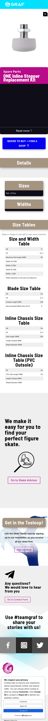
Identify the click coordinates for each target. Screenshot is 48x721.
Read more (23, 130)
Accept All (23, 711)
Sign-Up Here (24, 549)
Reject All (23, 706)
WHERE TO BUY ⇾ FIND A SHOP (22, 143)
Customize (23, 701)
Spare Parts (12, 71)
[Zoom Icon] (45, 14)
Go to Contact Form (17, 599)
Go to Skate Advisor (24, 480)
